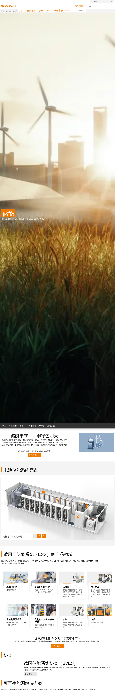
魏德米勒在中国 (61, 10)
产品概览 (13, 425)
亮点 (4, 425)
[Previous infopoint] (39, 536)
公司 (48, 10)
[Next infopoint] (44, 536)
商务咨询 (51, 425)
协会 (22, 425)
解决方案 (31, 10)
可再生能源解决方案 (35, 425)
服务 (41, 10)
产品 (21, 10)
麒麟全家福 (78, 5)
